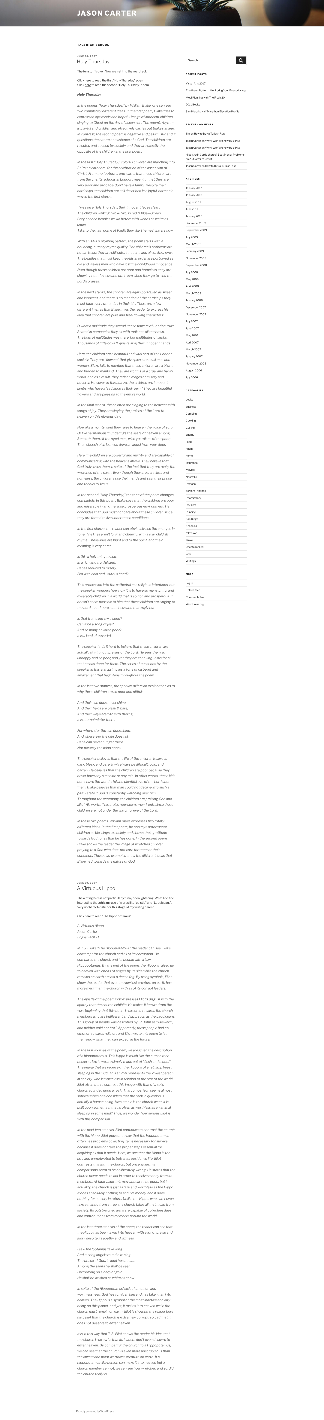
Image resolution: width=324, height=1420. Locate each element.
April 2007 (192, 342)
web (188, 554)
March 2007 (193, 349)
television (191, 533)
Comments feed (195, 597)
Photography (193, 497)
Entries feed (193, 590)
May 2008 (192, 279)
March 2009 (193, 244)
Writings (191, 560)
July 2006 (192, 377)
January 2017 (194, 188)
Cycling (190, 427)
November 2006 (196, 363)
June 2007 (192, 328)
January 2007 (194, 356)
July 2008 (192, 272)
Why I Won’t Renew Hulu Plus (222, 140)
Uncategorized (194, 546)
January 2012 (194, 195)
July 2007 (192, 321)
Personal (191, 483)
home (189, 455)
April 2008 (192, 286)
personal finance (196, 490)
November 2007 (196, 314)
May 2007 (192, 335)
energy (190, 434)
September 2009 (196, 230)
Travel (189, 539)
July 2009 (192, 237)
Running (191, 511)
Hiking (189, 448)
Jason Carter (107, 13)
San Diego (192, 518)
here (88, 80)
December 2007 (196, 307)
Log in (189, 583)
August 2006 (194, 370)
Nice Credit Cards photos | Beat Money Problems (215, 154)
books (189, 399)
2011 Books (193, 104)
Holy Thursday (93, 61)
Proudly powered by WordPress (95, 1411)
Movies (190, 469)
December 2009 (196, 223)
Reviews (191, 504)
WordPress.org (195, 604)
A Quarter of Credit (200, 158)
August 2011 (193, 202)
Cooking (191, 420)
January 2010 (194, 216)
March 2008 (193, 293)
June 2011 (192, 209)
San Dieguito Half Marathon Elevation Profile (212, 111)
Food (189, 441)
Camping (191, 413)
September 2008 (196, 265)
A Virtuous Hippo (96, 888)
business (191, 406)
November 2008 (196, 258)
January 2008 (194, 300)
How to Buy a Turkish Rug (209, 133)
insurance (192, 462)
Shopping (191, 525)
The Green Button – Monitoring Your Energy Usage (216, 90)
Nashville (191, 476)
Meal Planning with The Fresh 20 (205, 97)
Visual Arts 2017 (196, 83)
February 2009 (195, 251)
